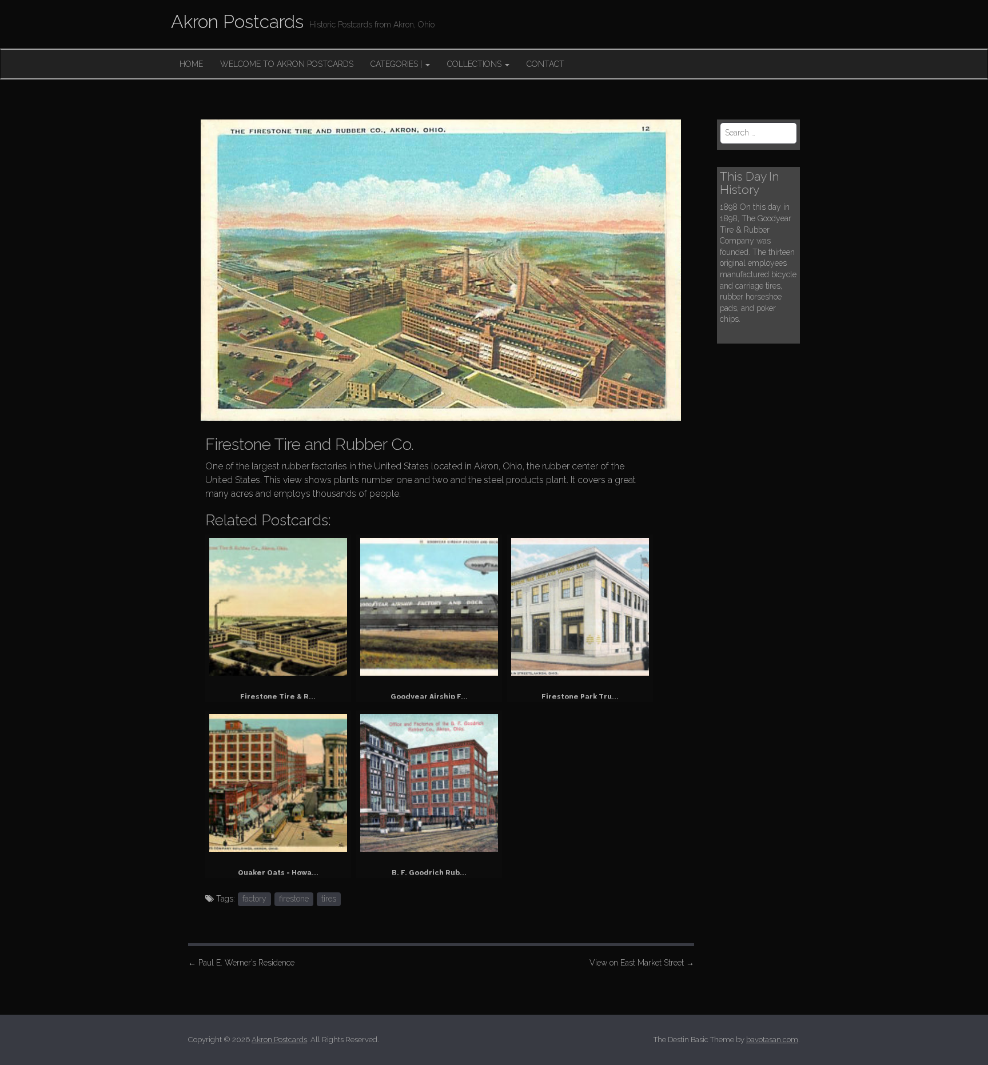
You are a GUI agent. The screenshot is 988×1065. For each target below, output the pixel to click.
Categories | (397, 64)
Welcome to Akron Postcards (286, 64)
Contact (545, 64)
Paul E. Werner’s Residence (241, 962)
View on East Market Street (641, 962)
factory (254, 898)
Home (191, 64)
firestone (294, 898)
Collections (475, 64)
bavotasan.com (772, 1039)
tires (328, 898)
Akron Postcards (237, 21)
